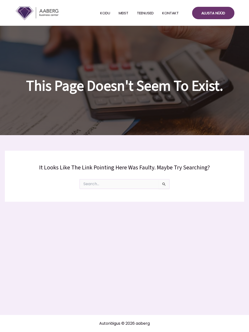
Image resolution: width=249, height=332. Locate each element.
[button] (213, 13)
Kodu (105, 13)
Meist (123, 13)
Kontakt (170, 13)
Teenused (145, 13)
